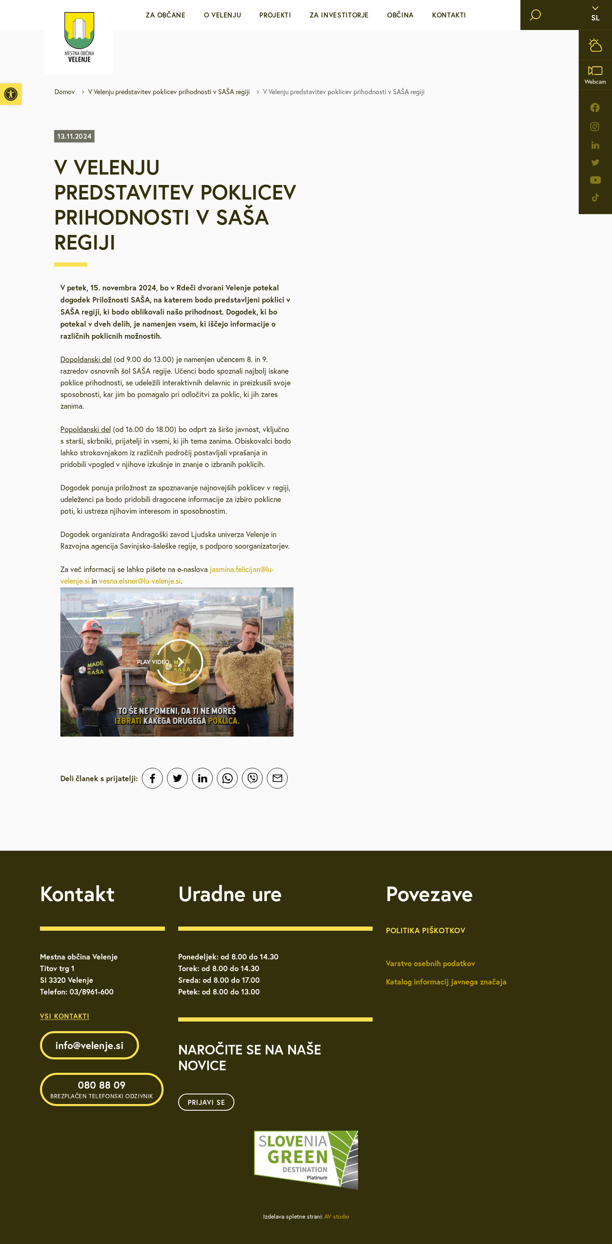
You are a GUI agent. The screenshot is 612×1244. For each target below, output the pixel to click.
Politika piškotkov (425, 930)
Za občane (166, 14)
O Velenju (222, 14)
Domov (65, 91)
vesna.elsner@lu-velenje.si (140, 581)
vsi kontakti (65, 1016)
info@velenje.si (89, 1045)
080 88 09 (101, 1089)
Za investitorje (339, 14)
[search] (535, 15)
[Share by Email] (277, 778)
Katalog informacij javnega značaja (446, 982)
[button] (11, 94)
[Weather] (595, 45)
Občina (400, 14)
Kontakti (449, 14)
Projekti (275, 14)
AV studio (336, 1216)
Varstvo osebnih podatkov (430, 963)
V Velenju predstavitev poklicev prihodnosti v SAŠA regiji (169, 91)
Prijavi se (206, 1102)
